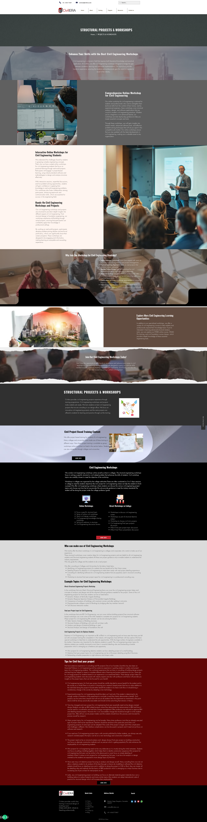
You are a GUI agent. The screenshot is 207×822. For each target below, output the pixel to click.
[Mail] (77, 2)
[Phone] (60, 2)
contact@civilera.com (113, 807)
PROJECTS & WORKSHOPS (107, 34)
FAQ (88, 809)
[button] (112, 10)
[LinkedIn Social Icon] (132, 801)
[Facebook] (135, 801)
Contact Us (90, 810)
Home (93, 34)
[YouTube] (138, 801)
